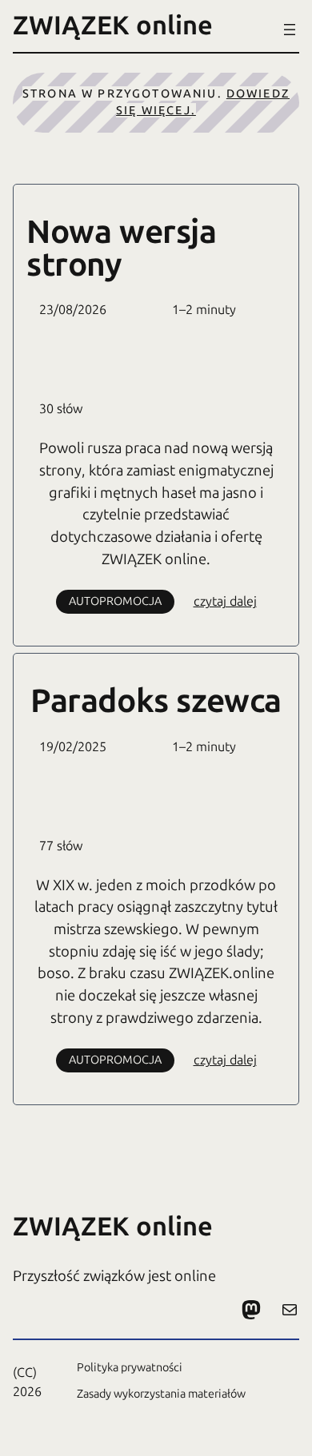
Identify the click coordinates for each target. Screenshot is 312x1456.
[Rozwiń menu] (289, 29)
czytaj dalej (225, 602)
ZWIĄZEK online (113, 25)
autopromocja (115, 601)
